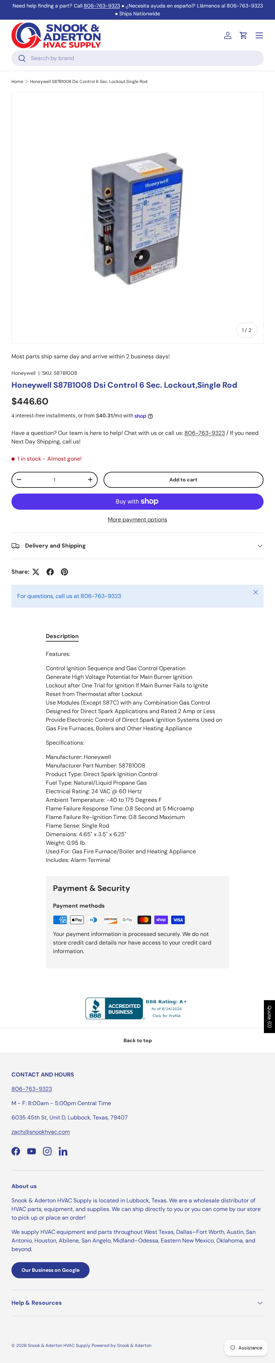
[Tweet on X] (36, 572)
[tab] (62, 636)
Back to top (138, 1040)
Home (17, 81)
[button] (243, 35)
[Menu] (259, 35)
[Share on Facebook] (50, 572)
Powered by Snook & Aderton (121, 1345)
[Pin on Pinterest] (64, 572)
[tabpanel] (137, 757)
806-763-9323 (102, 6)
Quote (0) (269, 1017)
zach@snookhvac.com (40, 1132)
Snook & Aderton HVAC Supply (59, 1345)
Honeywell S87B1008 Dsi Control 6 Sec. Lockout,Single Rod (89, 81)
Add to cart (183, 479)
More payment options (137, 519)
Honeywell (23, 373)
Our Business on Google (50, 1270)
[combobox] (137, 58)
